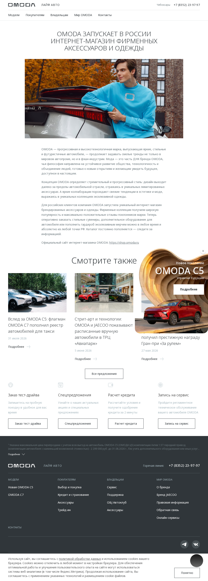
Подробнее (188, 289)
